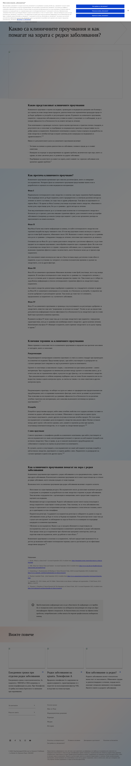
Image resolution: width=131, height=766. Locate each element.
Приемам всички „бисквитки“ (100, 15)
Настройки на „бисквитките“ (100, 6)
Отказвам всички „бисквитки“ (100, 11)
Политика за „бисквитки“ (24, 19)
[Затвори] (128, 10)
